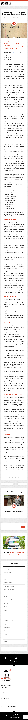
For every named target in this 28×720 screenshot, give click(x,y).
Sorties (5, 634)
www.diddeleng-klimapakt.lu (16, 553)
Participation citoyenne (9, 620)
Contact (13, 715)
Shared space (7, 627)
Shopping (6, 630)
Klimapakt (6, 603)
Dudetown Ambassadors (9, 586)
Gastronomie (6, 593)
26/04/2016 (14, 17)
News (5, 613)
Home (2, 714)
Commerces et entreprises (9, 575)
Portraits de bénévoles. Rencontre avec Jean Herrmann (14, 510)
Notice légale (19, 715)
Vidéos (5, 641)
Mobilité (5, 606)
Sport (5, 637)
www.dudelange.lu (5, 700)
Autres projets (7, 569)
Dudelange (8, 17)
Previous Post (7, 483)
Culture (5, 579)
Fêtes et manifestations (9, 589)
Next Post (21, 483)
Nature (5, 610)
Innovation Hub (7, 596)
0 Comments (21, 17)
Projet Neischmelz (8, 624)
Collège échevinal (7, 572)
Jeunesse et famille (8, 599)
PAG (5, 617)
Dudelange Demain (8, 582)
